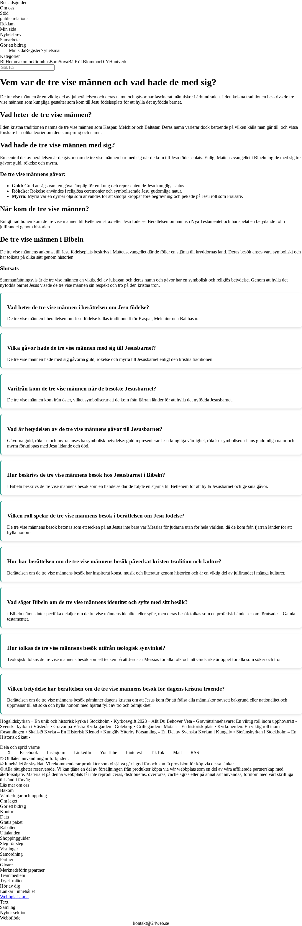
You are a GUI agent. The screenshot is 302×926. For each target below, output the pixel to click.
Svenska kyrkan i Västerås (24, 726)
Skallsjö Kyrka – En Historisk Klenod (63, 731)
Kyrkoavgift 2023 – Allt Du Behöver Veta (153, 721)
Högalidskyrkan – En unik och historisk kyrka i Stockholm (54, 721)
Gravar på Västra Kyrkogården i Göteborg (92, 726)
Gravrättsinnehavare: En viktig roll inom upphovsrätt (245, 721)
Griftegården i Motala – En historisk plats (175, 726)
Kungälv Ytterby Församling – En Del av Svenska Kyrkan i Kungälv (167, 731)
